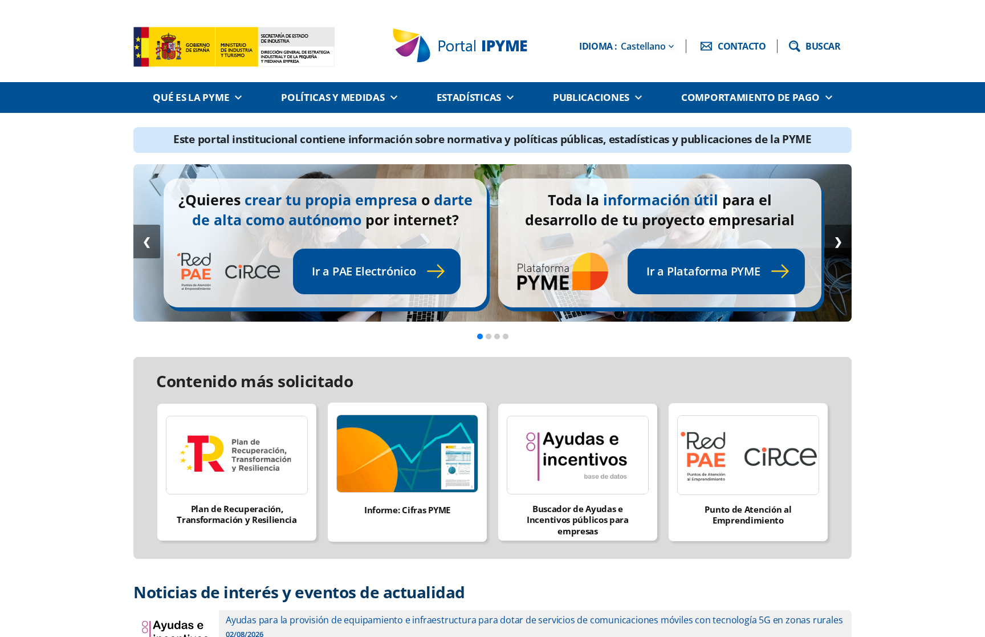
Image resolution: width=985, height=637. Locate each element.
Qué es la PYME (191, 97)
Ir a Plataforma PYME (703, 271)
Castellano (643, 46)
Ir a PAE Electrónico (364, 271)
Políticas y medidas (332, 97)
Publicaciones (591, 97)
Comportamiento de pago (750, 97)
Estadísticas (469, 97)
